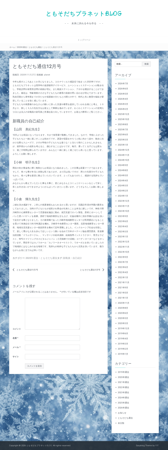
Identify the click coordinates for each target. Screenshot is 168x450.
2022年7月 (123, 262)
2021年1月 (123, 298)
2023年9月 (123, 216)
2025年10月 (123, 119)
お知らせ (122, 413)
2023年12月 (123, 201)
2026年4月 (123, 99)
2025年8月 (123, 124)
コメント (17, 329)
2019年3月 (123, 343)
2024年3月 (123, 185)
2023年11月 (123, 206)
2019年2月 (123, 349)
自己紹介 (77, 258)
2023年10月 (123, 211)
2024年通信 (123, 397)
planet (47, 74)
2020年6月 (123, 313)
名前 (15, 338)
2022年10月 (123, 252)
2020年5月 (123, 318)
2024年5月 (123, 175)
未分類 (121, 423)
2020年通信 (22, 47)
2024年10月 (123, 160)
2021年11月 (123, 282)
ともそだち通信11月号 (27, 270)
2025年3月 (123, 139)
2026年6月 (123, 88)
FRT (157, 445)
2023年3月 (123, 231)
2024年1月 (123, 196)
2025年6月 (123, 134)
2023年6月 (123, 221)
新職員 (66, 258)
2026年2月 (123, 109)
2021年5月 (123, 292)
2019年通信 (123, 372)
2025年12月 (123, 114)
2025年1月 (123, 145)
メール (16, 347)
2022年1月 (123, 277)
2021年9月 (123, 287)
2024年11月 (123, 155)
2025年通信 (123, 402)
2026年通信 (123, 407)
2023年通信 (123, 392)
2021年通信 (123, 382)
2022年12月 (123, 241)
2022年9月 (123, 257)
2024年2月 (123, 190)
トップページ (84, 40)
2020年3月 (123, 323)
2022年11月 (123, 247)
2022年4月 (123, 272)
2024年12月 (123, 150)
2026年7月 (123, 83)
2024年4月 (123, 180)
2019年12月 (123, 328)
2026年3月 (123, 104)
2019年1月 (123, 354)
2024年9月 (123, 165)
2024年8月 (123, 170)
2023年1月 (123, 236)
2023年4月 (123, 226)
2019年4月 (123, 338)
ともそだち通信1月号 (90, 270)
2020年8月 (123, 308)
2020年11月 (123, 303)
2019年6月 (123, 333)
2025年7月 (123, 129)
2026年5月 (123, 94)
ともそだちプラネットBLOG (84, 13)
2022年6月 (123, 267)
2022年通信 (123, 387)
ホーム (12, 47)
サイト (16, 356)
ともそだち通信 (35, 47)
